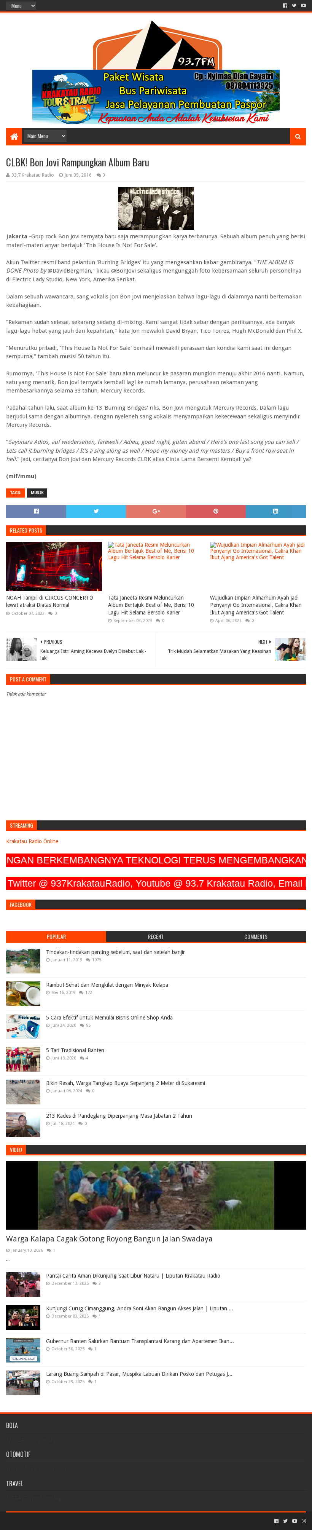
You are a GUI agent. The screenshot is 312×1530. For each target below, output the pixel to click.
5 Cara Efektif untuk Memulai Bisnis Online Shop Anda (109, 1018)
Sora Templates (48, 1521)
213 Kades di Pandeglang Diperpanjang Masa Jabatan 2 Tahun (119, 1116)
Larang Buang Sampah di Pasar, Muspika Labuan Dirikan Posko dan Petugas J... (139, 1374)
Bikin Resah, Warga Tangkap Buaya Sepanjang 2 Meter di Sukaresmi (125, 1083)
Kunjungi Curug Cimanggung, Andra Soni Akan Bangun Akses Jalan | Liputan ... (139, 1308)
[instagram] (303, 1521)
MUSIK (37, 493)
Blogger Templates (92, 1521)
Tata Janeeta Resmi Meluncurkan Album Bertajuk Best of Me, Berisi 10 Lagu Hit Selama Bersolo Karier (151, 605)
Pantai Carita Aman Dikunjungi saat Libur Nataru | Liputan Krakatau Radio (133, 1276)
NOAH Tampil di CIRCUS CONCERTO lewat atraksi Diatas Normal (49, 601)
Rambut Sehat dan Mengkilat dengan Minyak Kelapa (107, 985)
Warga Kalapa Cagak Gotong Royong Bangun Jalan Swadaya (109, 1238)
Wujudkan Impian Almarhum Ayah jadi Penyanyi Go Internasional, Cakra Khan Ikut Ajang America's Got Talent (256, 605)
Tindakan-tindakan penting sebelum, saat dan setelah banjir (115, 952)
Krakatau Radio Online (32, 841)
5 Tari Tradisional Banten (75, 1050)
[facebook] (285, 5)
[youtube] (302, 5)
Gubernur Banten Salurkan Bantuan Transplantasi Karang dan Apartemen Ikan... (140, 1341)
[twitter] (294, 5)
